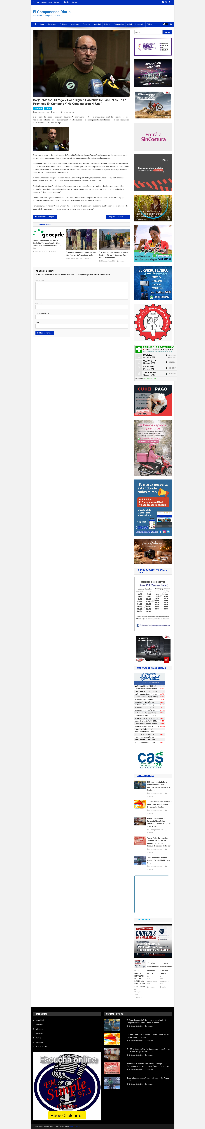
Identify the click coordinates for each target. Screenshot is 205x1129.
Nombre (38, 303)
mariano (56, 112)
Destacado (139, 24)
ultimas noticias (41, 1047)
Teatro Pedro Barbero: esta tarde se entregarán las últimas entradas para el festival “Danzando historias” (159, 842)
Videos (149, 24)
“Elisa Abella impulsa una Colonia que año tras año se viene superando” (81, 253)
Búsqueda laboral (151, 972)
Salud (129, 24)
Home (42, 24)
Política (107, 24)
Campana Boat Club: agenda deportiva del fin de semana (119, 217)
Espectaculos (119, 24)
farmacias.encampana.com (149, 378)
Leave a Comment (69, 112)
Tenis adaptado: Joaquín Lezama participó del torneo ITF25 (158, 860)
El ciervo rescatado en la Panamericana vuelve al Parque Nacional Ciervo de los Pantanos (159, 786)
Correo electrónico (42, 313)
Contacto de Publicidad (61, 2)
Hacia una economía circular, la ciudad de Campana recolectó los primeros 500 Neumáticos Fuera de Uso (47, 244)
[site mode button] (165, 24)
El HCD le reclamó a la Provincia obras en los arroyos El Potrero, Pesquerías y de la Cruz (159, 822)
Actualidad (52, 24)
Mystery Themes (74, 1126)
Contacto (75, 2)
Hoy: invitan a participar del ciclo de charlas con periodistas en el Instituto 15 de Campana (46, 217)
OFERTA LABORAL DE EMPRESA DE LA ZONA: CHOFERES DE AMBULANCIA (152, 947)
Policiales (63, 24)
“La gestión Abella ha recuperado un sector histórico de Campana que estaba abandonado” (113, 255)
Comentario (40, 280)
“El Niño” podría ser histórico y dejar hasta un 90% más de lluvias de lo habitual (159, 804)
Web (37, 323)
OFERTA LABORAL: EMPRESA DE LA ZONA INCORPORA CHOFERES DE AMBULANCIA (139, 978)
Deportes (86, 24)
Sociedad (97, 24)
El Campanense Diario (52, 12)
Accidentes (75, 24)
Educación (39, 1029)
